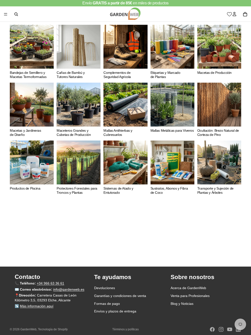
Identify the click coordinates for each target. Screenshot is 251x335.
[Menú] (5, 14)
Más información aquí (36, 306)
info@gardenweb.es (68, 289)
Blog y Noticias (182, 304)
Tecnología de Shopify (53, 329)
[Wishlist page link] (229, 14)
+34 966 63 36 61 (50, 283)
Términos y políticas (125, 329)
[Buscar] (16, 14)
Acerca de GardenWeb (188, 288)
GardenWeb (28, 329)
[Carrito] (245, 14)
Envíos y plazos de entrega (115, 311)
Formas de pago (107, 304)
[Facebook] (212, 329)
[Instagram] (221, 329)
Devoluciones (104, 288)
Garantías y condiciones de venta (120, 296)
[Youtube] (230, 329)
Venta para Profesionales (190, 296)
